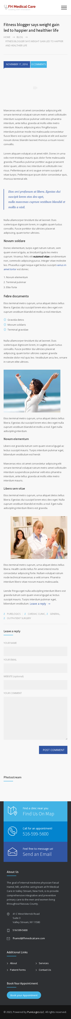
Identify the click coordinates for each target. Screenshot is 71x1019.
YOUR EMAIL (10, 659)
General (55, 614)
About (13, 963)
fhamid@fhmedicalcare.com (29, 938)
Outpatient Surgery (19, 618)
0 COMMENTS (38, 64)
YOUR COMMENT (13, 693)
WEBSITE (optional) (13, 676)
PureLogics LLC (35, 1012)
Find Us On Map (38, 813)
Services (44, 963)
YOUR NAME (10, 643)
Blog (20, 37)
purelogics (13, 614)
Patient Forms (18, 970)
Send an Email (37, 854)
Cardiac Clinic (36, 614)
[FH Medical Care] (32, 7)
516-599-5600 (35, 834)
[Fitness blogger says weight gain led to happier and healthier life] (36, 88)
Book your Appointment (23, 995)
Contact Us (45, 970)
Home (7, 37)
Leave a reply (38, 603)
